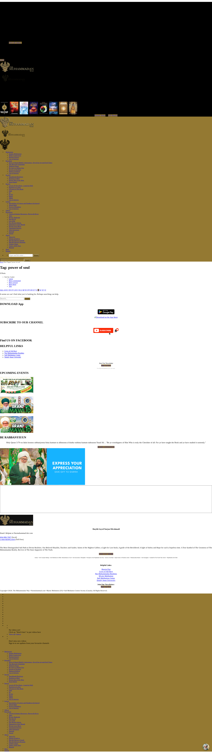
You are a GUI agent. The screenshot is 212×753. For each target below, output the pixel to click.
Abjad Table (13, 205)
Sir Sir (11, 194)
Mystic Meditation (106, 576)
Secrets (8, 175)
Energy (8, 184)
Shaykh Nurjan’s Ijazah (16, 240)
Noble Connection (15, 155)
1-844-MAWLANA (7, 539)
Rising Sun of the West (16, 180)
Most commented (15, 281)
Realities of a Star (15, 187)
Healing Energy (14, 157)
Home (1, 262)
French (11, 233)
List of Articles (14, 159)
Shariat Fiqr (106, 569)
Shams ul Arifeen (14, 171)
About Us (12, 237)
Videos (8, 210)
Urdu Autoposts (14, 230)
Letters (8, 201)
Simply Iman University (12, 357)
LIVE (2, 60)
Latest (11, 279)
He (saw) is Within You (16, 168)
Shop (7, 249)
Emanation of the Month (17, 224)
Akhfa (11, 198)
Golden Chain (13, 244)
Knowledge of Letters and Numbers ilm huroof (24, 203)
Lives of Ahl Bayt (10, 351)
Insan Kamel (13, 182)
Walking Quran (14, 166)
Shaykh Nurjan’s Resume (17, 242)
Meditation (9, 152)
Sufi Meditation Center (12, 355)
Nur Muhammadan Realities (14, 353)
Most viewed (13, 282)
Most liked (12, 284)
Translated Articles (15, 228)
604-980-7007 (5, 537)
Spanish (11, 231)
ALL (1, 290)
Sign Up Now (106, 365)
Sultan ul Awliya (14, 239)
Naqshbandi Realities (16, 177)
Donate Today (100, 115)
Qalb (10, 191)
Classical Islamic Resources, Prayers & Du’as (24, 214)
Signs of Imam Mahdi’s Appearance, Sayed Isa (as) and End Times (30, 162)
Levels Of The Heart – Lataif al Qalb (21, 185)
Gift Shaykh (112, 115)
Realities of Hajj (14, 178)
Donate (8, 251)
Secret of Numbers (15, 207)
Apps (10, 216)
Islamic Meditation (15, 154)
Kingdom (9, 161)
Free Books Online (15, 223)
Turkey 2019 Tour (15, 246)
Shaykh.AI (12, 219)
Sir (10, 193)
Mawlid (11, 247)
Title (10, 286)
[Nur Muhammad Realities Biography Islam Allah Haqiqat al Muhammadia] (106, 77)
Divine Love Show (15, 226)
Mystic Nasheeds (14, 217)
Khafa (11, 196)
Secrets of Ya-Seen (15, 170)
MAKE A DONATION (106, 447)
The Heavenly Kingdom (17, 164)
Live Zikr (12, 221)
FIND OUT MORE (106, 554)
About (8, 235)
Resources (9, 212)
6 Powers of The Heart (16, 189)
